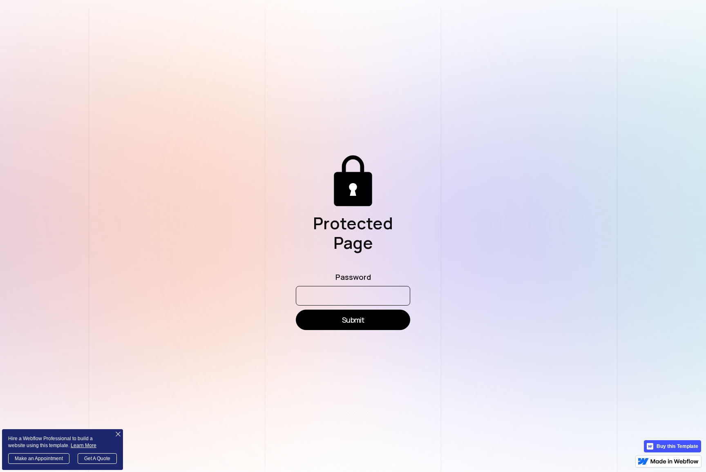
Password (353, 277)
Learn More (83, 445)
